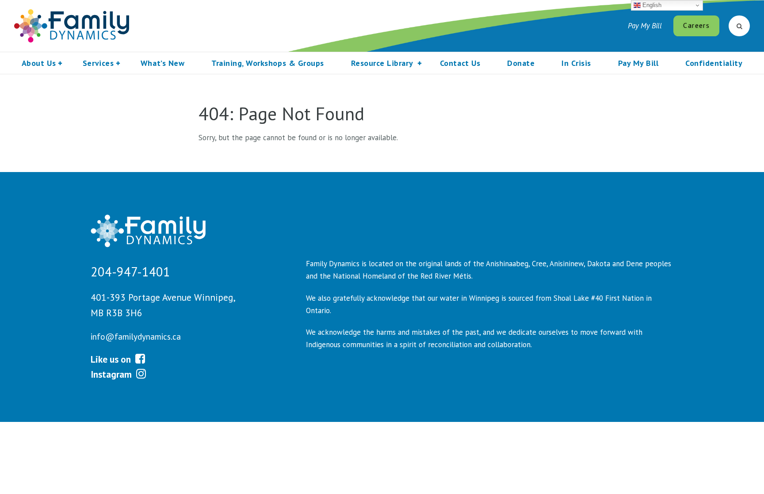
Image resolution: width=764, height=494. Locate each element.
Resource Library (382, 63)
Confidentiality (713, 63)
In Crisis (576, 63)
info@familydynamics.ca (136, 336)
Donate (521, 63)
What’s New (162, 63)
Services (98, 63)
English (651, 5)
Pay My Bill (645, 26)
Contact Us (460, 63)
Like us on (112, 359)
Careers (696, 25)
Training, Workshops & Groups (267, 63)
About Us (39, 63)
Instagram (112, 374)
